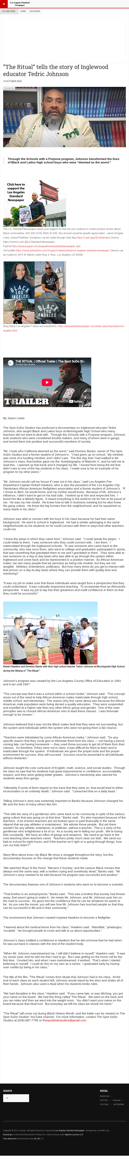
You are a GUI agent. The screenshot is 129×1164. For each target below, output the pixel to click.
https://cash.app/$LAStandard (93, 237)
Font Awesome (9, 1139)
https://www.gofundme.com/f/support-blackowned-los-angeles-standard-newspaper (62, 250)
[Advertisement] (66, 40)
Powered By (17, 1148)
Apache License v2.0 (74, 1135)
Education (35, 11)
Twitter (104, 1100)
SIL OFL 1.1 (39, 1139)
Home (23, 11)
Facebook (104, 1096)
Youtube (104, 1104)
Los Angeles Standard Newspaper (69, 1130)
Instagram (118, 1104)
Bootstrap (7, 1135)
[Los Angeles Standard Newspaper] (20, 4)
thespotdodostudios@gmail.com (64, 1020)
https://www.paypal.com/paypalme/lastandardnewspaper (43, 246)
